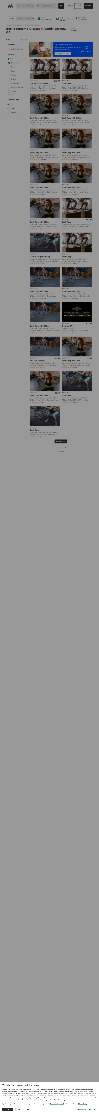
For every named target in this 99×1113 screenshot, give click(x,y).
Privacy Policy (82, 1104)
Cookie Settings (24, 1109)
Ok (8, 1109)
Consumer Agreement (57, 1104)
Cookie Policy (92, 1109)
